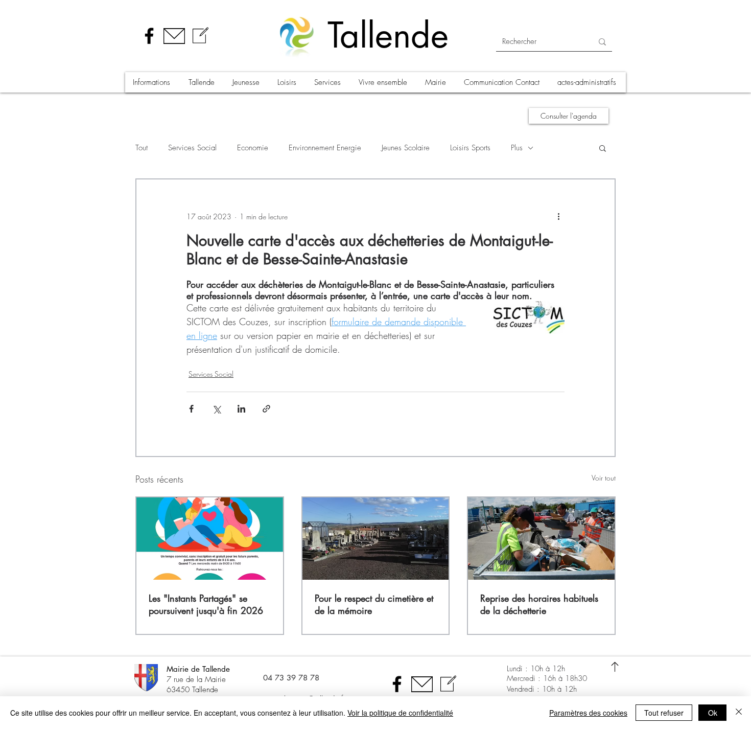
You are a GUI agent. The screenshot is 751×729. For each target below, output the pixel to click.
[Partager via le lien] (266, 409)
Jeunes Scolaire (406, 147)
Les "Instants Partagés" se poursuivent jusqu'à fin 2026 (206, 604)
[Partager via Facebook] (191, 409)
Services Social (192, 147)
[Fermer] (739, 712)
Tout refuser (664, 713)
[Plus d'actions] (558, 216)
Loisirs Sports (470, 147)
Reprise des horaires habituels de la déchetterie (539, 604)
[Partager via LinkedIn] (241, 409)
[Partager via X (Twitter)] (216, 409)
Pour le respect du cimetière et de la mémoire (374, 604)
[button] (152, 82)
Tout (141, 147)
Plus (517, 147)
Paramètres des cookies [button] (588, 713)
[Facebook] (149, 36)
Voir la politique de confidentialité (400, 713)
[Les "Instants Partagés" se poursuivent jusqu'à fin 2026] (209, 538)
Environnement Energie (325, 147)
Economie (252, 147)
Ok (712, 713)
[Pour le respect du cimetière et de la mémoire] (375, 538)
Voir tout (604, 478)
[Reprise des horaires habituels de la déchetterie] (541, 538)
